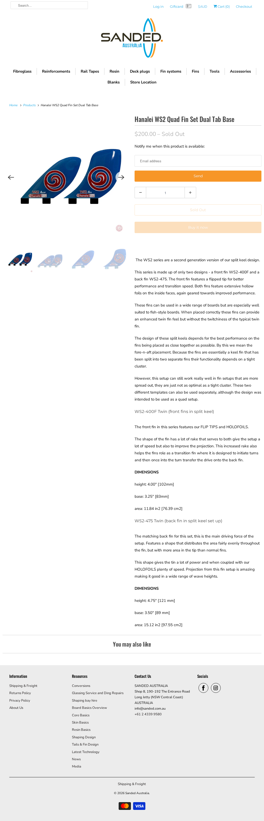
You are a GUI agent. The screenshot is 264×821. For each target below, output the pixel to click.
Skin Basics (80, 722)
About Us (16, 707)
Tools (214, 71)
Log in (158, 6)
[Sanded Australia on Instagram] (216, 688)
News (76, 759)
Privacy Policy (19, 700)
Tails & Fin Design (85, 744)
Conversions (81, 686)
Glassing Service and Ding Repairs (97, 693)
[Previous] (10, 177)
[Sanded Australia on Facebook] (203, 688)
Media (76, 766)
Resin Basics (81, 729)
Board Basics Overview (89, 707)
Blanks (114, 82)
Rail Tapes (90, 71)
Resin (114, 71)
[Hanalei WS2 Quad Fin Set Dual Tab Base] (66, 177)
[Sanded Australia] (132, 39)
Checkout (244, 6)
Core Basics (80, 715)
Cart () (223, 6)
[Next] (121, 177)
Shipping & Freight (23, 686)
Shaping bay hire (84, 700)
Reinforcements (56, 71)
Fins (195, 71)
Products (30, 105)
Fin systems (170, 71)
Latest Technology (86, 752)
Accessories (240, 71)
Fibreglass (22, 71)
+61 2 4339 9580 (148, 714)
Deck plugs (140, 71)
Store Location (143, 82)
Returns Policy (20, 693)
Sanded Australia (137, 793)
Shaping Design (84, 737)
